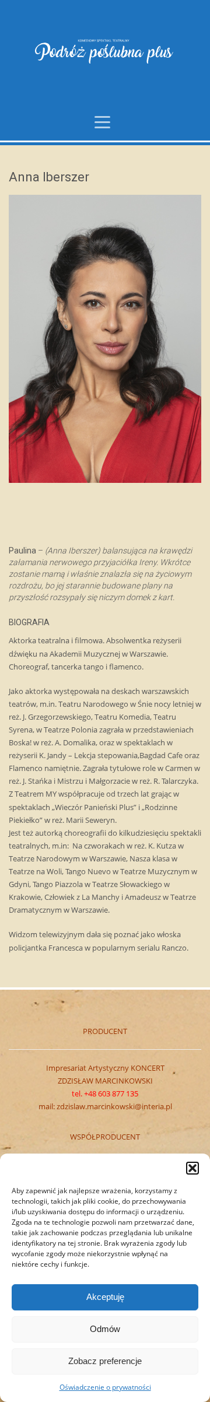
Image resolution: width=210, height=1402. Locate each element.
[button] (192, 1168)
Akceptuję (105, 1297)
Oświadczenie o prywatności (105, 1387)
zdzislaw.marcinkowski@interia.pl (114, 1106)
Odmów (105, 1329)
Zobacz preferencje (105, 1361)
